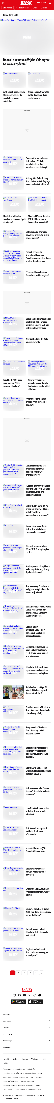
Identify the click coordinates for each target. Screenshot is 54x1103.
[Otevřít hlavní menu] (3, 3)
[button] (19, 1002)
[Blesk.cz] (26, 3)
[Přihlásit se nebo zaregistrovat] (50, 3)
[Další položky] (51, 8)
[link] (14, 995)
